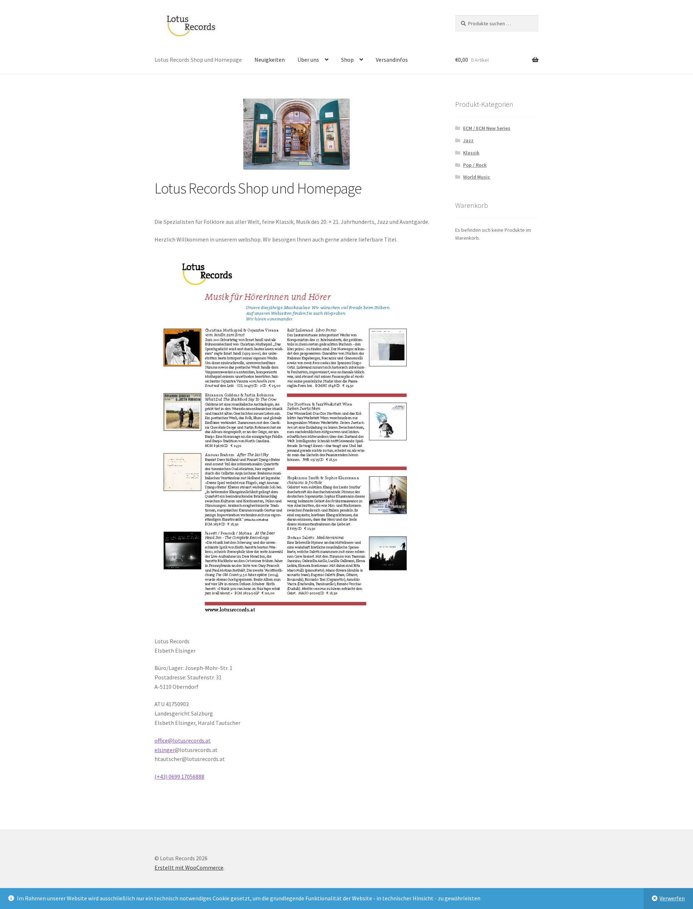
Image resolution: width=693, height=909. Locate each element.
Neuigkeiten (269, 59)
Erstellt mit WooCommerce (188, 867)
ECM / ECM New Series (486, 128)
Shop (347, 59)
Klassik (471, 152)
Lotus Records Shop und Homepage (198, 59)
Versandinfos (392, 59)
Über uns (308, 59)
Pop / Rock (475, 165)
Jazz (468, 140)
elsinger (164, 749)
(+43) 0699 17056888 (179, 776)
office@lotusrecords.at (182, 740)
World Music (476, 177)
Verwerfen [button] (672, 898)
